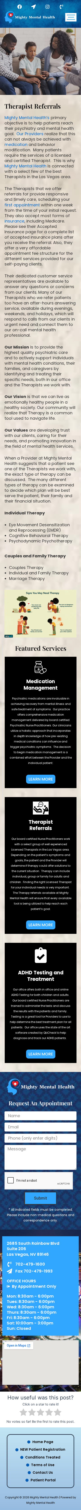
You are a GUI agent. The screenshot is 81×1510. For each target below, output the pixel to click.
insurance (14, 221)
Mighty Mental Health (25, 166)
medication (15, 144)
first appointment (22, 205)
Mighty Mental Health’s (27, 117)
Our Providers (29, 134)
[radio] (23, 1413)
